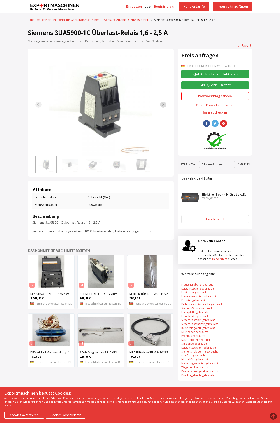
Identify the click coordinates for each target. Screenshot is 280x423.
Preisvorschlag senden (215, 96)
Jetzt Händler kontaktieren (216, 74)
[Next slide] (163, 105)
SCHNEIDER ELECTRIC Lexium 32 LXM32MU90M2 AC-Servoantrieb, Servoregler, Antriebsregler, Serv (102, 294)
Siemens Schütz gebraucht (197, 308)
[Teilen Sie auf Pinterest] (223, 123)
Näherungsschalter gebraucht (199, 363)
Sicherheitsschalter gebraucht (199, 324)
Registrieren (164, 6)
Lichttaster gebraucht (194, 292)
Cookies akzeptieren (24, 415)
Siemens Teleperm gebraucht (199, 351)
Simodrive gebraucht (194, 344)
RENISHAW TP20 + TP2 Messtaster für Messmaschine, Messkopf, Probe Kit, (52, 294)
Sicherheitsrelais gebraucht (198, 320)
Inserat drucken (215, 112)
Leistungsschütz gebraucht (197, 288)
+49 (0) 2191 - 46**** (215, 85)
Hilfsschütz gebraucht (194, 359)
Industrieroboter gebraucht (198, 284)
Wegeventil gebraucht (194, 367)
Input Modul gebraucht (195, 316)
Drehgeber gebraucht (194, 332)
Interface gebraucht (193, 355)
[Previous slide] (38, 105)
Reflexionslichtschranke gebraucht (202, 304)
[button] (46, 164)
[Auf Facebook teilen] (206, 123)
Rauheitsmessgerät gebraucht (199, 371)
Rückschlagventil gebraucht (198, 328)
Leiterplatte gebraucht (195, 312)
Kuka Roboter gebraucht (196, 340)
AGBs (7, 405)
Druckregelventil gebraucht (198, 375)
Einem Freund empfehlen (215, 105)
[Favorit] (32, 285)
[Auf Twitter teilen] (215, 123)
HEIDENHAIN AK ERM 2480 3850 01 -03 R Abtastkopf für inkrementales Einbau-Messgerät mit (151, 352)
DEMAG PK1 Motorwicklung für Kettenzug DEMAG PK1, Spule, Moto (52, 352)
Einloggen (134, 6)
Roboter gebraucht (193, 300)
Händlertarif (219, 259)
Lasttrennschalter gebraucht (198, 296)
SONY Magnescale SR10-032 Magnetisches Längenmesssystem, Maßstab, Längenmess (102, 352)
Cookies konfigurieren (65, 415)
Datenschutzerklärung (259, 401)
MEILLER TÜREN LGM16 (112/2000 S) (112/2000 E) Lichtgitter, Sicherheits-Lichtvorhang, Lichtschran (151, 294)
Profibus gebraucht (193, 336)
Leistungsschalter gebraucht (198, 347)
